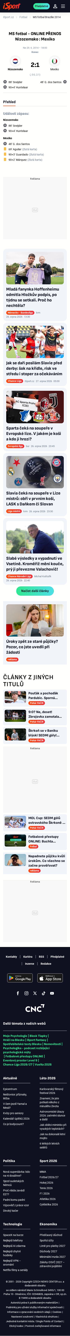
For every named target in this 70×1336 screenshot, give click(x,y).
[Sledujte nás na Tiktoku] (43, 993)
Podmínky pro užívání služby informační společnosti (34, 1307)
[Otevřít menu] (63, 6)
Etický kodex (16, 1326)
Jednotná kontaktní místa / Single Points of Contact (34, 1321)
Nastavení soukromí (22, 1316)
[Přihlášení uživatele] (55, 6)
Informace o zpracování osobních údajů (28, 1312)
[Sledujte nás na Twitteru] (35, 993)
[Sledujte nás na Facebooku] (18, 993)
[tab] (9, 101)
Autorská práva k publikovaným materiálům (34, 1302)
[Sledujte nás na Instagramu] (26, 993)
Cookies (56, 1312)
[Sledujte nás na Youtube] (52, 993)
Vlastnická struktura (46, 1316)
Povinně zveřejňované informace (43, 1326)
